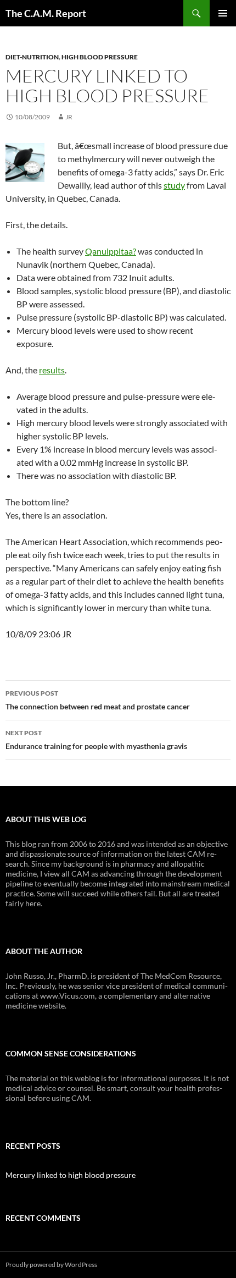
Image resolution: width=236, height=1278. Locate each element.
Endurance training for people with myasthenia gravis (96, 740)
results (52, 370)
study (174, 185)
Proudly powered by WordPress (51, 1264)
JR (68, 117)
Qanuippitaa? (110, 251)
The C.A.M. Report (45, 13)
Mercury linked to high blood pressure (70, 1175)
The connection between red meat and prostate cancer (97, 700)
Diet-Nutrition (32, 57)
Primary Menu (223, 13)
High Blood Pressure (99, 57)
